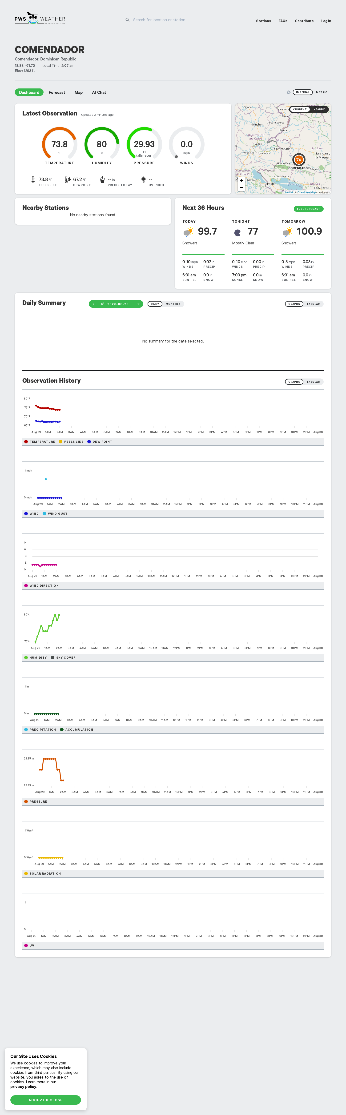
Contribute (304, 21)
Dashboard (29, 93)
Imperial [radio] (303, 92)
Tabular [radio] (313, 381)
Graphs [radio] (294, 381)
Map (79, 93)
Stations (263, 21)
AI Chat (99, 93)
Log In (326, 21)
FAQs (283, 21)
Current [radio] (300, 109)
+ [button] (241, 180)
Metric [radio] (321, 92)
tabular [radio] (313, 304)
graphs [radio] (294, 304)
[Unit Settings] (288, 92)
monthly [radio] (173, 304)
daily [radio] (155, 304)
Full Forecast (308, 208)
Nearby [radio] (319, 109)
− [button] (241, 188)
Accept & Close (45, 1100)
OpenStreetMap (307, 192)
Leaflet (289, 192)
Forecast (57, 93)
